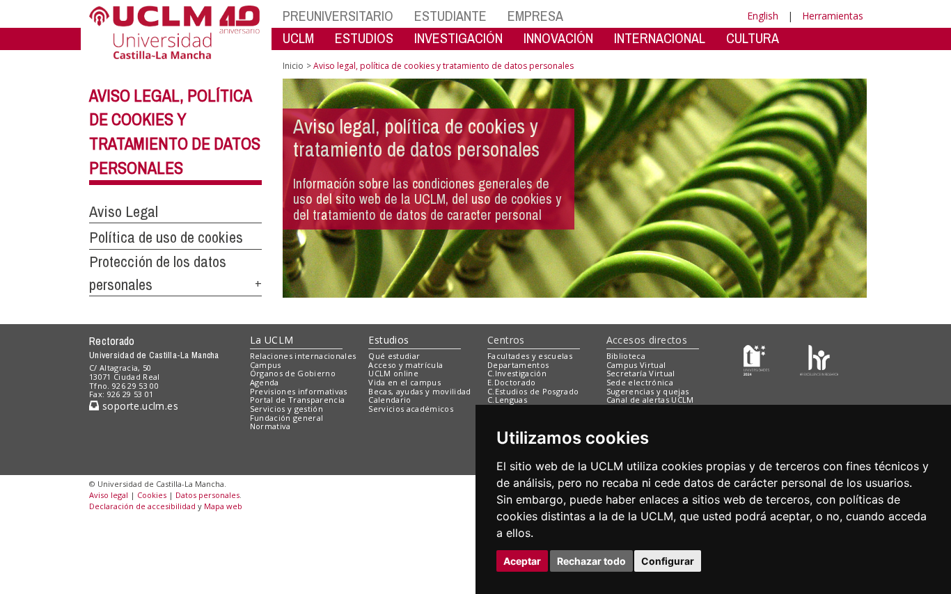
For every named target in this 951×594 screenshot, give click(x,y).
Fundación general (287, 417)
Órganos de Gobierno (293, 373)
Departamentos (518, 365)
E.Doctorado (511, 382)
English (762, 15)
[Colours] (819, 358)
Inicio (293, 66)
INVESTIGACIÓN (458, 38)
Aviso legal (108, 495)
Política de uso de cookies (166, 237)
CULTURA (752, 38)
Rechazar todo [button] (591, 561)
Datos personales (207, 495)
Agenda (264, 382)
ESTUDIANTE (450, 15)
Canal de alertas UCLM (650, 399)
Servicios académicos (410, 408)
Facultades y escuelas (529, 356)
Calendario (389, 399)
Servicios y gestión (286, 408)
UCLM (298, 38)
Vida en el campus (404, 382)
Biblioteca (625, 356)
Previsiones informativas (298, 391)
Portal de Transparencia (297, 399)
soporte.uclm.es (138, 405)
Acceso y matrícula (405, 365)
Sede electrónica (639, 382)
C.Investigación (517, 373)
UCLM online (393, 373)
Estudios (388, 339)
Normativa (270, 426)
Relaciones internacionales (303, 356)
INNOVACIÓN (558, 38)
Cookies (151, 495)
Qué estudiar (394, 356)
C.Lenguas (507, 399)
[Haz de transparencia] (756, 358)
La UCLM (272, 339)
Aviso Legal (123, 211)
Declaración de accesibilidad (142, 506)
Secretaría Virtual (640, 373)
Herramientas (832, 15)
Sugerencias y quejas (647, 391)
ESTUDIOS (364, 38)
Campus (265, 365)
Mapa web (223, 506)
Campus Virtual (636, 365)
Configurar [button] (667, 561)
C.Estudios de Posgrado (533, 391)
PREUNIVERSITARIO (338, 15)
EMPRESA (535, 15)
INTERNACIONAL (659, 38)
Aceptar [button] (522, 561)
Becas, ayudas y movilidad (419, 391)
